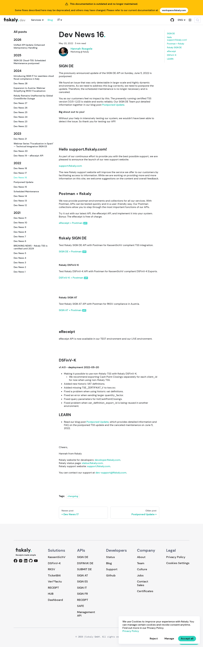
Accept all (187, 638)
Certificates (145, 591)
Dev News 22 (20, 126)
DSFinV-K (171, 55)
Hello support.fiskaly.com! (177, 38)
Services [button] (36, 20)
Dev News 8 (20, 231)
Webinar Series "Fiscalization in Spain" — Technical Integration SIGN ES (33, 145)
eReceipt (171, 51)
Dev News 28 (20, 83)
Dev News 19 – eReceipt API (28, 155)
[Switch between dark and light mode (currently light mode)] (190, 20)
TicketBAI (54, 575)
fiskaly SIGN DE (174, 47)
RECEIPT (53, 588)
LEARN (170, 59)
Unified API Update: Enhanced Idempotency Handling (29, 46)
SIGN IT (82, 588)
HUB (50, 594)
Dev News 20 (21, 151)
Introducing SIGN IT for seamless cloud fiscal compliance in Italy (34, 77)
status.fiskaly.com (92, 463)
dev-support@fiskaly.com (110, 472)
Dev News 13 (20, 200)
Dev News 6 (20, 241)
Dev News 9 (20, 227)
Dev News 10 (20, 222)
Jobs (140, 575)
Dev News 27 (20, 103)
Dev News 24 (20, 116)
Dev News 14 (20, 196)
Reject (154, 638)
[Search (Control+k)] (197, 20)
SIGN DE (171, 33)
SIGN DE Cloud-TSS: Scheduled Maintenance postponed (30, 62)
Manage (169, 638)
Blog (50, 20)
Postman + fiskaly (175, 43)
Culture (142, 569)
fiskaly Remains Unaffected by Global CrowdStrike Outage (33, 97)
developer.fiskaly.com (107, 460)
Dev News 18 (20, 168)
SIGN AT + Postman (70, 310)
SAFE (80, 606)
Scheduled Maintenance (26, 191)
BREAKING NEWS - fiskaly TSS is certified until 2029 (30, 247)
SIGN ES (82, 581)
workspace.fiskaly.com (174, 10)
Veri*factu (55, 581)
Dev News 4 (20, 257)
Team (140, 563)
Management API (86, 614)
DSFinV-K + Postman (71, 277)
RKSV (51, 569)
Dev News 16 (20, 177)
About (141, 557)
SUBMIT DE (84, 569)
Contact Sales (142, 583)
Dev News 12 (20, 205)
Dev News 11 (20, 218)
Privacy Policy (175, 557)
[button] (59, 20)
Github (111, 575)
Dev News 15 (20, 186)
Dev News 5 (20, 253)
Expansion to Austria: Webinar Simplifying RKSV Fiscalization (30, 89)
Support (111, 569)
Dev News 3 (20, 262)
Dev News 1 (20, 271)
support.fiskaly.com (70, 165)
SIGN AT (82, 575)
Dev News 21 (20, 138)
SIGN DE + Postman (70, 251)
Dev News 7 (20, 236)
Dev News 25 (20, 112)
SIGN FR (82, 594)
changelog (73, 496)
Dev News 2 (20, 267)
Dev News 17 (20, 172)
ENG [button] (180, 20)
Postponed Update (23, 182)
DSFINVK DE (85, 563)
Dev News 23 (20, 121)
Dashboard (55, 600)
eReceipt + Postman (70, 223)
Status (110, 557)
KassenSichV (56, 557)
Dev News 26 (20, 107)
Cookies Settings (177, 563)
